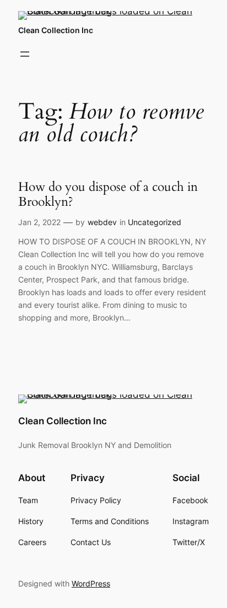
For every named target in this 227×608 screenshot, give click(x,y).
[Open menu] (24, 54)
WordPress (91, 583)
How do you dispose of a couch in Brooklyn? (108, 194)
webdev (102, 222)
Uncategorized (154, 222)
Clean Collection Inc (55, 30)
